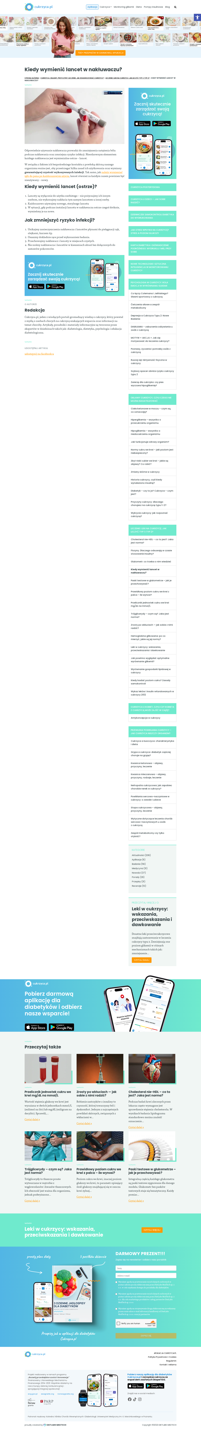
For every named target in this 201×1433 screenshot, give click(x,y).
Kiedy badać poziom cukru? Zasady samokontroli (150, 682)
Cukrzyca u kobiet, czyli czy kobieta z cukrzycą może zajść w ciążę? (152, 708)
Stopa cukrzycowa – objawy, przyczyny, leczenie (147, 809)
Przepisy (136, 881)
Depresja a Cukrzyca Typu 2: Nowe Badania (150, 317)
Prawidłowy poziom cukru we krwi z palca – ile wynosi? (150, 593)
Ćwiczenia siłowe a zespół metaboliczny (145, 306)
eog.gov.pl (32, 1394)
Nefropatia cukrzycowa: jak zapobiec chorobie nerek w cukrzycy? (151, 787)
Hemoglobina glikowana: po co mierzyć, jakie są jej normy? (148, 637)
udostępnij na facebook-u (39, 353)
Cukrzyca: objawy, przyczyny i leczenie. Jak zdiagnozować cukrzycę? (72, 78)
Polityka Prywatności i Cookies (162, 1357)
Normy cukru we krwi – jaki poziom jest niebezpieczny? (152, 451)
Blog (167, 6)
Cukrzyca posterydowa (145, 187)
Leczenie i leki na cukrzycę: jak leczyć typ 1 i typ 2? (128, 78)
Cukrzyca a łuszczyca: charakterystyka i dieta (152, 742)
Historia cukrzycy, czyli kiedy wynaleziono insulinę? (146, 481)
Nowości (136, 872)
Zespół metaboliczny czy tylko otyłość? (147, 834)
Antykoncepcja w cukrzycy (145, 717)
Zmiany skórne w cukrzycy (145, 471)
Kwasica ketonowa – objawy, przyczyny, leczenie (147, 765)
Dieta (139, 6)
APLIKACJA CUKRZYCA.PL (165, 1353)
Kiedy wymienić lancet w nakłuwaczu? (145, 571)
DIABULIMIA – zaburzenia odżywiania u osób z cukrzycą (152, 328)
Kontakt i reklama (168, 1364)
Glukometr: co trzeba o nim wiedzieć (151, 561)
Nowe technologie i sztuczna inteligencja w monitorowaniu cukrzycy (149, 267)
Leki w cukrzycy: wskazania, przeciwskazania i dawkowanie (148, 648)
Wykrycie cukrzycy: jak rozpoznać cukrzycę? (149, 514)
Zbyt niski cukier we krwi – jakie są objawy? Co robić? (149, 462)
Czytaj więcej (152, 1230)
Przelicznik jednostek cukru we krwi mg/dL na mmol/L (150, 604)
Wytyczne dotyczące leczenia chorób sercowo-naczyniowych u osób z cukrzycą (151, 822)
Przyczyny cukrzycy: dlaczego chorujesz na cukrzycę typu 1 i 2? (148, 503)
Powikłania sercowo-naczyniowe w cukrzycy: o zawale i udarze (150, 798)
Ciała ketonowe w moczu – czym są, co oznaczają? (151, 410)
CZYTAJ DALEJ (141, 960)
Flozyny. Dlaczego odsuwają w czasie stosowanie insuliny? (151, 552)
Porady (135, 877)
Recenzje (137, 885)
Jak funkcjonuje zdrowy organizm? (150, 441)
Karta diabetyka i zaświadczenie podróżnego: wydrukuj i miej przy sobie (151, 248)
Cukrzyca (105, 6)
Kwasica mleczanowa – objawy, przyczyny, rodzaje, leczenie (148, 776)
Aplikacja (92, 6)
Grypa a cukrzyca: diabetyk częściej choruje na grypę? (151, 754)
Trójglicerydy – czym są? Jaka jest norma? (150, 615)
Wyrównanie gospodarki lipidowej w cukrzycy (151, 671)
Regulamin (171, 1360)
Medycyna (137, 868)
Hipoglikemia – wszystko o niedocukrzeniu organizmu (145, 432)
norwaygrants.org (66, 1394)
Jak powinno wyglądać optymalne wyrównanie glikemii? (150, 660)
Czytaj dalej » (32, 1119)
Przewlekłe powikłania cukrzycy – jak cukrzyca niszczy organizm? (151, 731)
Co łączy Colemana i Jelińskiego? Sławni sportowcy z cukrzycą (149, 295)
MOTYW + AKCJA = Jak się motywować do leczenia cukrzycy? (150, 339)
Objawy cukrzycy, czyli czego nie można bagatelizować (151, 399)
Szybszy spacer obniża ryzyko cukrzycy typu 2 (152, 373)
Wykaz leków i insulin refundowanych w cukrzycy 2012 (152, 693)
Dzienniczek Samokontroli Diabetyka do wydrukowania (152, 216)
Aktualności (138, 855)
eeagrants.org (47, 1394)
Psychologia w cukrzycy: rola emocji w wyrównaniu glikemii (149, 284)
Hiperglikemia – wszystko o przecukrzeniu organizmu (146, 421)
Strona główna (32, 78)
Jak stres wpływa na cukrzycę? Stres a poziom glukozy (150, 231)
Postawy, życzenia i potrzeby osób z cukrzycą (151, 350)
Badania (136, 864)
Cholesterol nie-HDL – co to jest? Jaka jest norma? (152, 541)
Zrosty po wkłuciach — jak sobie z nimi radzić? (152, 626)
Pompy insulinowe (153, 6)
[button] (197, 17)
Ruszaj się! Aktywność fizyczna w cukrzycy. (149, 361)
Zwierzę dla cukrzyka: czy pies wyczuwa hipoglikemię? (147, 384)
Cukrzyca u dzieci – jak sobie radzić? (148, 201)
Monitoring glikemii (124, 6)
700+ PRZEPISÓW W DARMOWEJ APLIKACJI (100, 52)
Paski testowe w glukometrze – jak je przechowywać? (151, 582)
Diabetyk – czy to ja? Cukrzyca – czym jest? (152, 492)
